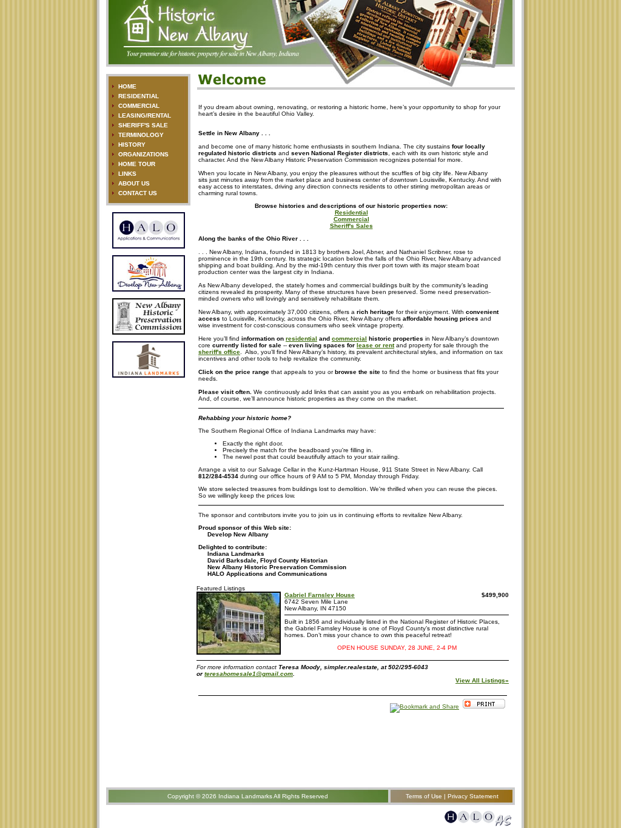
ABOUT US (134, 183)
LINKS (127, 173)
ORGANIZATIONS (143, 154)
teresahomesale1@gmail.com (248, 673)
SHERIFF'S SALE (143, 125)
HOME (127, 86)
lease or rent (375, 345)
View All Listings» (482, 680)
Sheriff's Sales (351, 225)
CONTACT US (137, 193)
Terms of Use (424, 796)
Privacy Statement (473, 796)
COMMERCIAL (138, 105)
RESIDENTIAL (138, 96)
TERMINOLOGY (141, 135)
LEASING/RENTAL (144, 115)
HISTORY (132, 144)
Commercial (351, 219)
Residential (351, 212)
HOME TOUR (136, 164)
